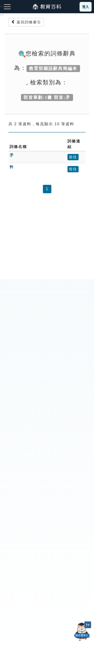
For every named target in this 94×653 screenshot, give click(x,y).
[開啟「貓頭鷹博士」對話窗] (82, 632)
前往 (73, 157)
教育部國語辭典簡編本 (53, 68)
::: (2, 14)
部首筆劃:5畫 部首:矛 (47, 97)
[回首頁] (47, 7)
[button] (82, 641)
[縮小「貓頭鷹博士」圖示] (87, 624)
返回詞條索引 (28, 22)
